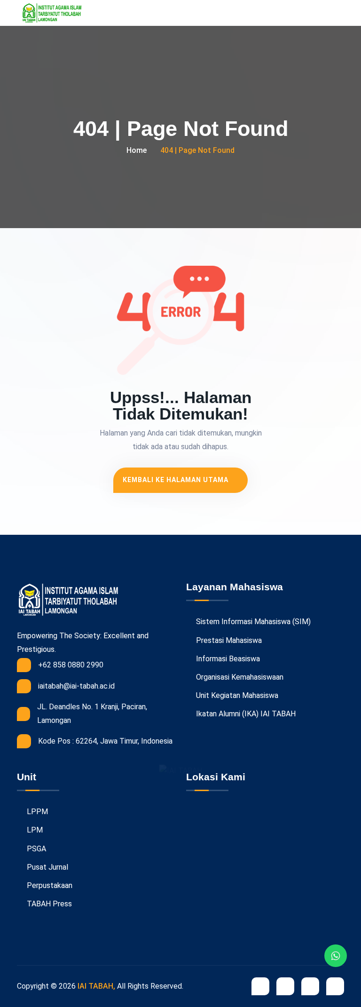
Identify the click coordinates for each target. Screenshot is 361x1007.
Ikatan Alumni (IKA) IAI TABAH (245, 713)
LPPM (36, 811)
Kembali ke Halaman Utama (176, 480)
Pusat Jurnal (46, 867)
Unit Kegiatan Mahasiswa (236, 695)
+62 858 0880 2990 (70, 664)
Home (136, 150)
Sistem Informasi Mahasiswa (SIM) (252, 621)
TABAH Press (48, 903)
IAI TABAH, (96, 986)
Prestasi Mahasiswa (228, 640)
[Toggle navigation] (339, 13)
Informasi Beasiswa (227, 658)
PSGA (35, 848)
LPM (34, 829)
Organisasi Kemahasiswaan (238, 677)
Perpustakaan (48, 885)
